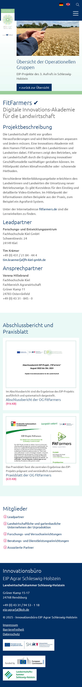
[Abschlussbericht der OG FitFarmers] (41, 364)
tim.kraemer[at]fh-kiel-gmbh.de (24, 259)
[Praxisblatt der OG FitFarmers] (41, 439)
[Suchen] (77, 5)
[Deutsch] (61, 5)
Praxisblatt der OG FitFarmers (28, 475)
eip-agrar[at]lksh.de (16, 609)
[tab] (41, 516)
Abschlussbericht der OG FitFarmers (33, 399)
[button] (41, 516)
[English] (68, 5)
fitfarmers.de (48, 209)
